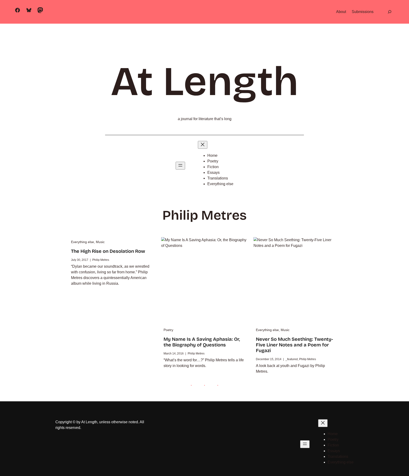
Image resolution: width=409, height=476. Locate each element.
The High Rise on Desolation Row (108, 251)
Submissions (362, 12)
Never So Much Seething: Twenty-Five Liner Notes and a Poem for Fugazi (294, 344)
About (341, 12)
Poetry (168, 330)
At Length (204, 81)
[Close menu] (202, 145)
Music (100, 242)
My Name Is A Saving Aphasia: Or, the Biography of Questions (202, 342)
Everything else (82, 242)
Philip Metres (100, 260)
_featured (291, 359)
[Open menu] (180, 166)
